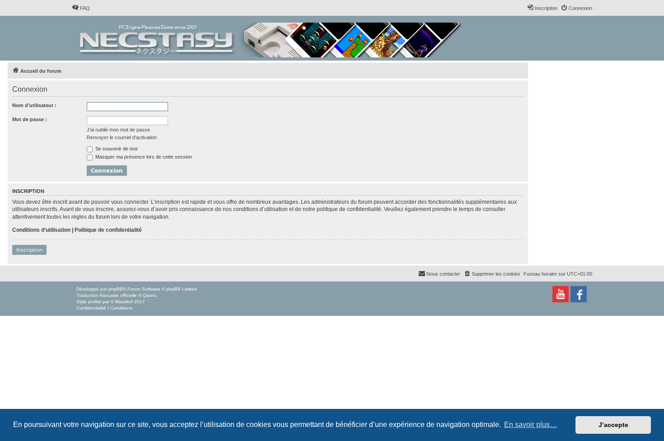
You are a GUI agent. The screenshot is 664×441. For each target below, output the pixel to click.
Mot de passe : (29, 119)
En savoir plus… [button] (530, 424)
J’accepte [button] (613, 424)
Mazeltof (124, 301)
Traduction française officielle (106, 295)
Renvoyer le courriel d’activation (122, 137)
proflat (94, 301)
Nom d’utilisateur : (34, 105)
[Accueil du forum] (271, 38)
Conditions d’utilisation (41, 230)
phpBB (115, 288)
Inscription (29, 249)
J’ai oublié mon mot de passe (118, 129)
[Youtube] (560, 294)
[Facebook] (578, 294)
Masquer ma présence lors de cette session (143, 157)
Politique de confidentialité (108, 230)
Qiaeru (150, 295)
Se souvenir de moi (115, 148)
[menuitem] (81, 8)
